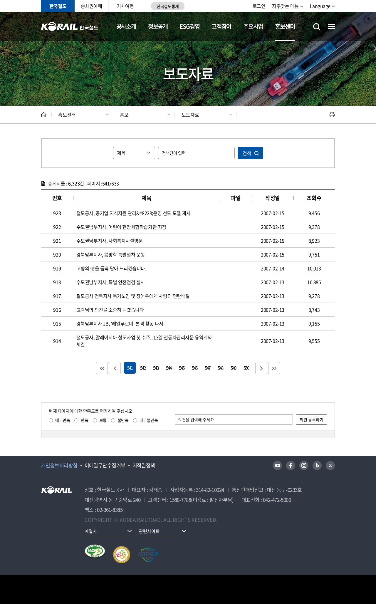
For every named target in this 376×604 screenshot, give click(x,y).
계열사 (91, 531)
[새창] (277, 465)
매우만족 (62, 420)
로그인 (259, 5)
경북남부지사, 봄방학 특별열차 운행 (110, 254)
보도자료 (190, 114)
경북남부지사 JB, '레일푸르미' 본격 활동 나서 (119, 323)
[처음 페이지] (102, 368)
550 (246, 367)
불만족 (123, 420)
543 (155, 367)
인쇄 (332, 114)
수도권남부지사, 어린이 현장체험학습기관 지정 (121, 226)
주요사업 (253, 26)
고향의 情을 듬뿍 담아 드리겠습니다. (111, 268)
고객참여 (221, 26)
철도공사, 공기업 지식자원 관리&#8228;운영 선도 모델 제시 (133, 213)
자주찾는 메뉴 (285, 5)
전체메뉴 (331, 26)
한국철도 (57, 5)
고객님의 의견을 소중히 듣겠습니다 (110, 309)
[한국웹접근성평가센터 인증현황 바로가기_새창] (95, 554)
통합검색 (316, 26)
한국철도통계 (168, 6)
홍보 (124, 114)
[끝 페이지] (274, 368)
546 (194, 367)
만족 (84, 420)
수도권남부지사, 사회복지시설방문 (109, 240)
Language (320, 5)
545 (181, 367)
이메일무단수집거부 (105, 465)
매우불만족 (149, 420)
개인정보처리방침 (59, 465)
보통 (103, 420)
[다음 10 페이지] (261, 368)
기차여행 (125, 5)
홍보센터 (285, 26)
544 (168, 367)
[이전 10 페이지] (115, 368)
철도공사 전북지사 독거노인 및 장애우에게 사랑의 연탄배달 (133, 295)
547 (207, 367)
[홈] (43, 114)
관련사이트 (149, 531)
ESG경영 (189, 26)
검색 (247, 153)
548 (220, 367)
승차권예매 (91, 5)
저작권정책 (143, 465)
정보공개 (158, 26)
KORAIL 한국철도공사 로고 (69, 26)
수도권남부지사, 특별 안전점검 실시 (110, 282)
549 (233, 367)
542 (142, 367)
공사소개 (126, 26)
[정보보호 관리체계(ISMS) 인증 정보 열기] (148, 554)
